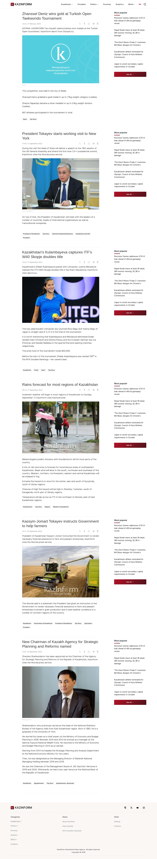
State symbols (67, 826)
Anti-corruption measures (71, 831)
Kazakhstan (27, 370)
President (82, 4)
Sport (25, 119)
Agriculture (88, 623)
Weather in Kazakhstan (61, 507)
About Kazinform (68, 821)
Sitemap (117, 821)
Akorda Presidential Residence (62, 234)
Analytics (120, 4)
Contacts (117, 826)
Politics (14, 826)
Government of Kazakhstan (43, 623)
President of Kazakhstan (31, 234)
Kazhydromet (27, 507)
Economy (107, 4)
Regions (47, 507)
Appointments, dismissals (65, 783)
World (13, 839)
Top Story (33, 119)
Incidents (14, 844)
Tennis (36, 370)
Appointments (39, 783)
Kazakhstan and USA (83, 234)
